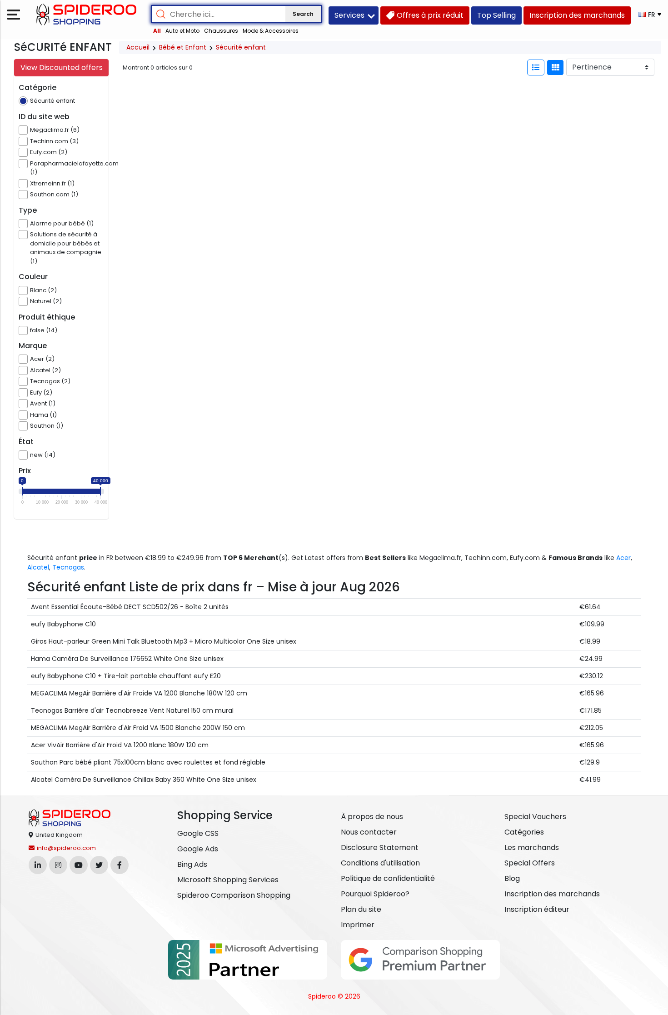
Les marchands (531, 847)
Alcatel (38, 567)
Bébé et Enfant (182, 47)
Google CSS (198, 833)
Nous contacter (369, 832)
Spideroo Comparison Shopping (233, 895)
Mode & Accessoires (271, 31)
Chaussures (221, 31)
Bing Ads (192, 864)
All (157, 31)
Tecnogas (68, 567)
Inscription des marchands (552, 894)
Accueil (138, 47)
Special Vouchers (535, 816)
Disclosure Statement (380, 847)
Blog (512, 878)
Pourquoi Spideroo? (375, 894)
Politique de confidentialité (388, 878)
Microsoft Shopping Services (228, 880)
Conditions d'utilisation (380, 863)
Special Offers (529, 863)
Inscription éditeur (536, 909)
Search (303, 14)
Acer (623, 557)
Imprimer (357, 925)
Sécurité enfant (241, 47)
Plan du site (361, 909)
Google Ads (197, 849)
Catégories (524, 832)
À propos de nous (372, 816)
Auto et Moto (182, 31)
